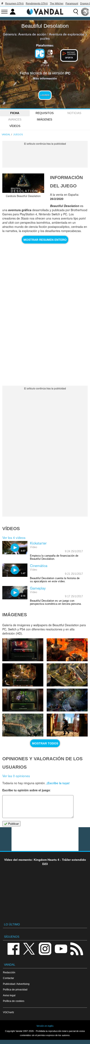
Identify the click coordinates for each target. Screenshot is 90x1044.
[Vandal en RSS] (76, 948)
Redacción (9, 972)
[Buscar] (76, 11)
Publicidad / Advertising (16, 984)
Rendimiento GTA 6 (37, 3)
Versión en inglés (45, 1026)
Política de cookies (13, 1001)
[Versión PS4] (45, 63)
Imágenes (44, 119)
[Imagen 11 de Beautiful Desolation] (67, 725)
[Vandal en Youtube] (61, 948)
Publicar (13, 823)
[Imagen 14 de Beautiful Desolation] (22, 700)
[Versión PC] (40, 53)
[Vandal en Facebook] (13, 948)
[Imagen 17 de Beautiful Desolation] (67, 649)
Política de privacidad (15, 989)
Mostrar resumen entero (45, 239)
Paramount (72, 3)
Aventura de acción (32, 34)
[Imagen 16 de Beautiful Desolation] (22, 674)
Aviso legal (9, 995)
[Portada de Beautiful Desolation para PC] (23, 183)
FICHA (14, 113)
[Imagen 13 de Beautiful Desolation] (67, 700)
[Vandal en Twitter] (29, 948)
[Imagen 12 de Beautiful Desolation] (22, 725)
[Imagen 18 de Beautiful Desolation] (22, 649)
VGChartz (8, 1012)
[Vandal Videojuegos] (45, 11)
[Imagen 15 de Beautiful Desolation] (67, 674)
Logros (45, 95)
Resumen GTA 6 (14, 3)
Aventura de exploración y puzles (63, 36)
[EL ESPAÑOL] (85, 12)
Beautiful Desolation (45, 26)
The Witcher (56, 3)
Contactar (8, 978)
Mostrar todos (45, 743)
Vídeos (14, 126)
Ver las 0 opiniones (16, 775)
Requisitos (45, 113)
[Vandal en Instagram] (45, 948)
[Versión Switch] (50, 53)
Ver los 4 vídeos (14, 537)
